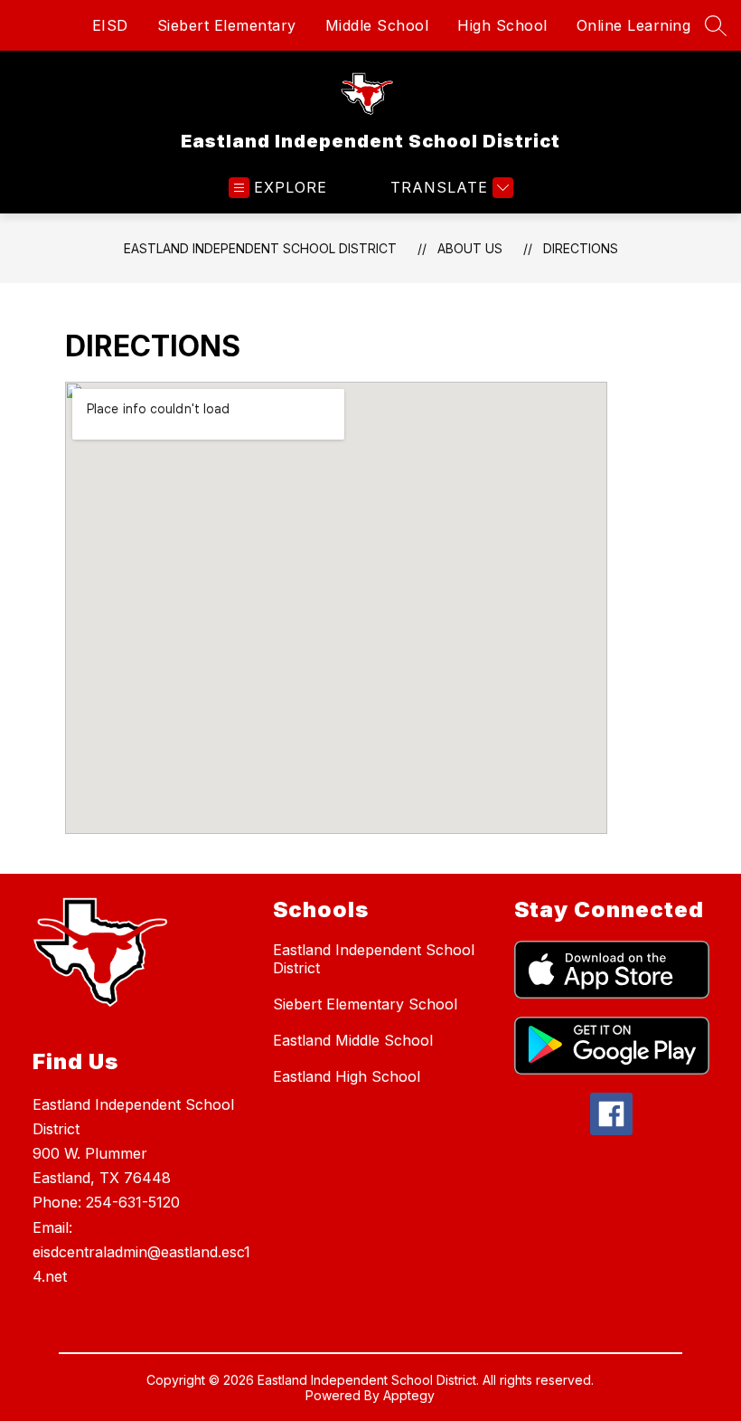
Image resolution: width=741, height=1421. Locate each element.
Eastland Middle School (353, 1040)
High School (502, 25)
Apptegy (409, 1395)
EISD (110, 25)
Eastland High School (346, 1076)
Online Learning (634, 25)
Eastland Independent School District (260, 248)
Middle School (377, 25)
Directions (580, 248)
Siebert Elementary (226, 25)
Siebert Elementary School (365, 1004)
